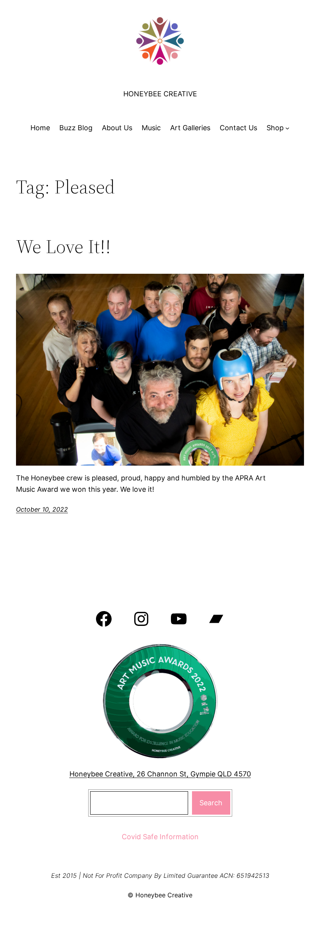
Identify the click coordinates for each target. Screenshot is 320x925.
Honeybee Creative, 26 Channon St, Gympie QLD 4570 (160, 774)
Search (210, 803)
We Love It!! (63, 247)
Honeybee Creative (160, 94)
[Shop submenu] (287, 128)
